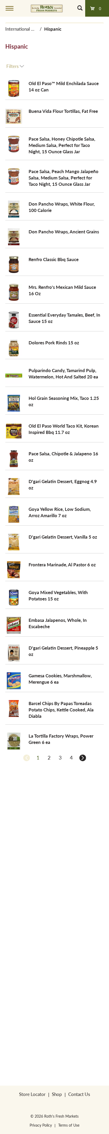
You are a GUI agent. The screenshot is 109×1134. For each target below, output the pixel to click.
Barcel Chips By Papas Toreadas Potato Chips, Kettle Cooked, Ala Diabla (61, 709)
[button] (37, 757)
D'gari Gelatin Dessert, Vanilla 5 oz (63, 537)
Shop (57, 1094)
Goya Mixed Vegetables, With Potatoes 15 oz (58, 595)
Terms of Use (68, 1125)
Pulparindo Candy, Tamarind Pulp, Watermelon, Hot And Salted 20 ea (63, 373)
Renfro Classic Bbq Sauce (54, 259)
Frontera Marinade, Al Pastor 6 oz (62, 564)
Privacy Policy (41, 1125)
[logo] (46, 8)
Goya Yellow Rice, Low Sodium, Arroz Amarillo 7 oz (60, 512)
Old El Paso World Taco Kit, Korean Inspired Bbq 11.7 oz (64, 429)
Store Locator (32, 1094)
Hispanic (52, 29)
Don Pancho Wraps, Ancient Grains (64, 231)
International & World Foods (33, 29)
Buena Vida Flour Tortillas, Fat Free (63, 111)
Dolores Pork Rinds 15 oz (54, 342)
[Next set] (82, 757)
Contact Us (79, 1094)
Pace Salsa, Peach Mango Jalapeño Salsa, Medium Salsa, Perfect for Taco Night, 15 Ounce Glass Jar (63, 177)
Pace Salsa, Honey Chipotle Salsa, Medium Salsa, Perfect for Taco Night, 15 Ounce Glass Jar (62, 145)
